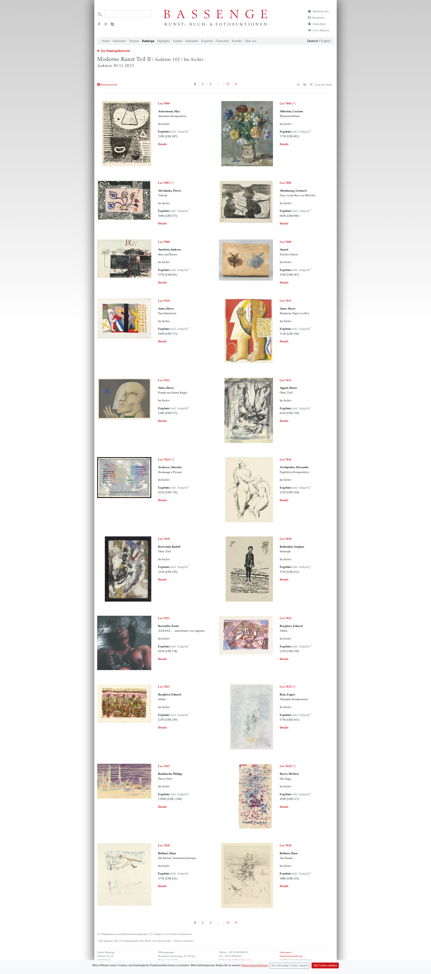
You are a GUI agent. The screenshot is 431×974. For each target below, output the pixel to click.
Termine (134, 41)
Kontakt (237, 41)
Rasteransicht (109, 84)
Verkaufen (191, 41)
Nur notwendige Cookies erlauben (289, 965)
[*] (287, 103)
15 (298, 84)
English (325, 41)
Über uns (251, 41)
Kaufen (177, 41)
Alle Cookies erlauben (325, 965)
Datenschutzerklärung (291, 956)
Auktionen (119, 41)
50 (310, 84)
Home (106, 41)
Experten (207, 41)
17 (227, 84)
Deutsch (312, 41)
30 (304, 84)
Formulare (222, 41)
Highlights (163, 41)
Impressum (285, 952)
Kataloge (148, 41)
